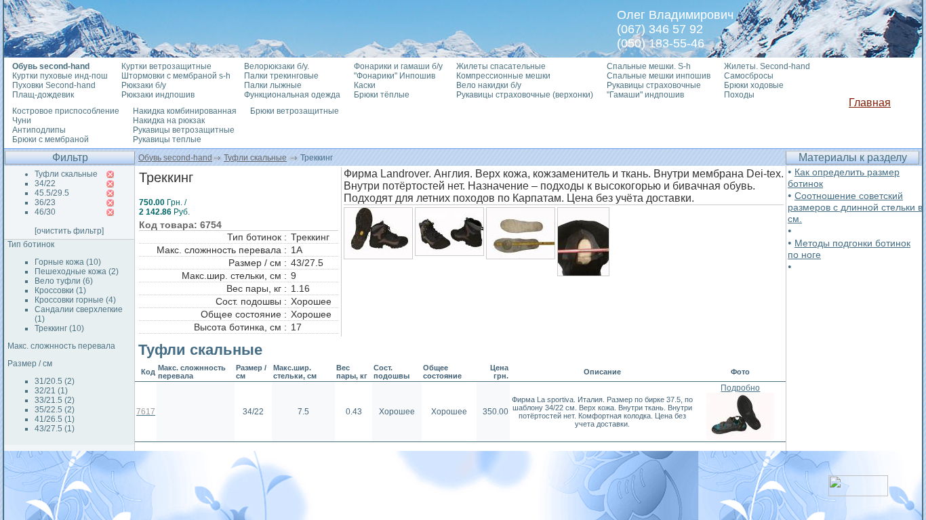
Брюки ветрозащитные (294, 111)
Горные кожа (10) (68, 262)
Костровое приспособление (65, 111)
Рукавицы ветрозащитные (184, 130)
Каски (365, 85)
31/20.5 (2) (55, 381)
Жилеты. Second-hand (767, 66)
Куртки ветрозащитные (166, 66)
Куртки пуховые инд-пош (60, 76)
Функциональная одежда (292, 95)
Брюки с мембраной (50, 139)
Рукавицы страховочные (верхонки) (524, 95)
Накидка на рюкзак (169, 120)
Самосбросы (748, 76)
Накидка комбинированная (185, 111)
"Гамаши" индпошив (645, 95)
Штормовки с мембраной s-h (175, 76)
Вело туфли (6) (64, 281)
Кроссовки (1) (60, 290)
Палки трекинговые (281, 76)
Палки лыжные (273, 85)
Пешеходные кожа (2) (77, 271)
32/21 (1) (51, 390)
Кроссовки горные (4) (75, 300)
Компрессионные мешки (503, 76)
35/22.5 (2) (55, 409)
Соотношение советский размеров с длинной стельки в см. (855, 207)
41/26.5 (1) (55, 419)
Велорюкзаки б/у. (276, 66)
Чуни (21, 120)
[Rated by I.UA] (858, 492)
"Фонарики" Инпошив (394, 76)
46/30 (45, 212)
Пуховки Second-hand (54, 85)
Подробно (740, 388)
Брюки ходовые (754, 85)
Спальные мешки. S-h (649, 66)
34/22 (45, 183)
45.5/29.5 (52, 193)
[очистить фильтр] (69, 231)
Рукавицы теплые (167, 139)
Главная (870, 102)
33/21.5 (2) (55, 400)
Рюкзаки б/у (143, 85)
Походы (739, 95)
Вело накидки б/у (488, 85)
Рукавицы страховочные (654, 85)
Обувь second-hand (175, 157)
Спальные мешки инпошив (658, 76)
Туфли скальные (255, 157)
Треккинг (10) (59, 328)
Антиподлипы (39, 130)
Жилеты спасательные (501, 66)
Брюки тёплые (381, 95)
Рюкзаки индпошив (158, 95)
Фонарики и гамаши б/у (398, 66)
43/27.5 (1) (55, 428)
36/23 (45, 202)
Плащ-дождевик (43, 95)
